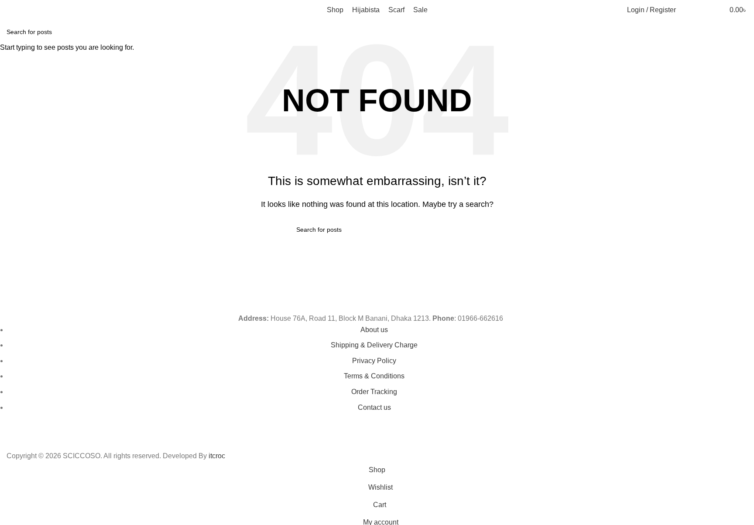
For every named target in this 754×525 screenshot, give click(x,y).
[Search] (688, 10)
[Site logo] (48, 9)
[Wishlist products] (704, 10)
